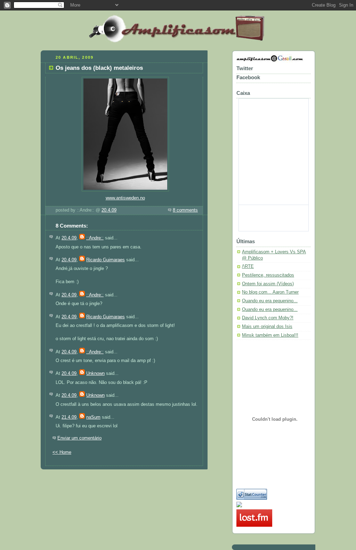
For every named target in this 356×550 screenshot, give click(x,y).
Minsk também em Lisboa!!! (270, 335)
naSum (93, 417)
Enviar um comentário (79, 438)
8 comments (185, 210)
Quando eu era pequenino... (270, 300)
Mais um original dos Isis (267, 326)
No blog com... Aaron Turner (270, 292)
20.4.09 (109, 210)
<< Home (61, 452)
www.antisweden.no (125, 198)
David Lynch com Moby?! (267, 317)
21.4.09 (69, 417)
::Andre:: (95, 238)
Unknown (95, 373)
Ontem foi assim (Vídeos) (268, 283)
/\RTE (248, 266)
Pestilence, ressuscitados (268, 275)
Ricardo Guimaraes (105, 259)
